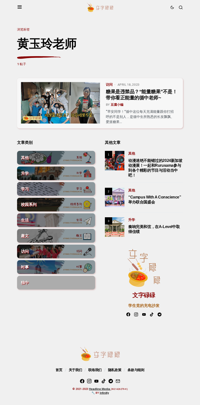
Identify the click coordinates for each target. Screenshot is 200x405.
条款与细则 (136, 370)
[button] (19, 7)
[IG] (136, 314)
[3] (114, 226)
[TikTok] (151, 314)
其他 (131, 153)
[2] (114, 197)
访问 (109, 85)
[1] (114, 160)
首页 (59, 370)
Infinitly (104, 393)
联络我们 (95, 370)
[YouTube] (143, 314)
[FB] (128, 314)
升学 (131, 220)
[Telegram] (159, 314)
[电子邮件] (118, 381)
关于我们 (75, 370)
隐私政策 (114, 370)
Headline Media (100, 389)
